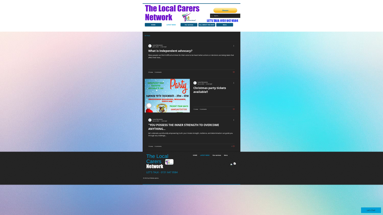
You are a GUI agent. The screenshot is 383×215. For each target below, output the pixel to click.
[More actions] (234, 46)
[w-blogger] (235, 164)
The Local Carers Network (172, 12)
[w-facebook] (232, 165)
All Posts (147, 36)
